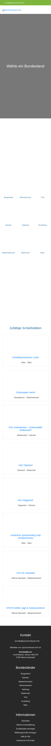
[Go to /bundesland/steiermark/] (25, 243)
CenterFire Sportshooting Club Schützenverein (26, 536)
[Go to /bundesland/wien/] (42, 243)
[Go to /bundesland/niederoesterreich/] (8, 243)
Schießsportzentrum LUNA (25, 357)
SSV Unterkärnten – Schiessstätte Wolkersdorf (25, 428)
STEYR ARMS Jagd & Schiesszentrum (25, 608)
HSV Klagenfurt (25, 500)
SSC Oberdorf (26, 465)
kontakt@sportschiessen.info (14, 3)
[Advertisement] (25, 145)
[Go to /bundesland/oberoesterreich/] (25, 188)
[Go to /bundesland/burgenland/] (8, 188)
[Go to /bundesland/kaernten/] (8, 216)
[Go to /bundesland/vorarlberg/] (42, 216)
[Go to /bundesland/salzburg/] (25, 216)
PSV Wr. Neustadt (26, 573)
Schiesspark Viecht (25, 392)
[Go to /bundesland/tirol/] (42, 188)
